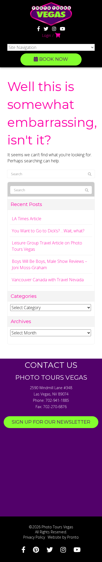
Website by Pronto (63, 537)
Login (46, 35)
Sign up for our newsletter (51, 422)
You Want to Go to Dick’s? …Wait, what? (48, 231)
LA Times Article (26, 219)
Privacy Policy (34, 537)
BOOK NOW (53, 59)
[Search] (90, 174)
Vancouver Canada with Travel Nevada (48, 280)
